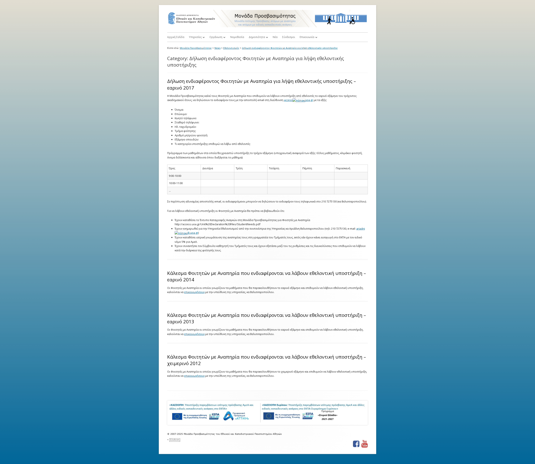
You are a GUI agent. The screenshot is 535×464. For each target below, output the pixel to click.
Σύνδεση (175, 440)
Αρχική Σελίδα (175, 37)
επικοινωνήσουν (194, 292)
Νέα (275, 37)
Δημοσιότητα (257, 37)
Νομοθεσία (237, 37)
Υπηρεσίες (195, 37)
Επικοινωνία (307, 37)
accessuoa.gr (298, 100)
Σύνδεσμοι (288, 37)
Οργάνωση (215, 37)
